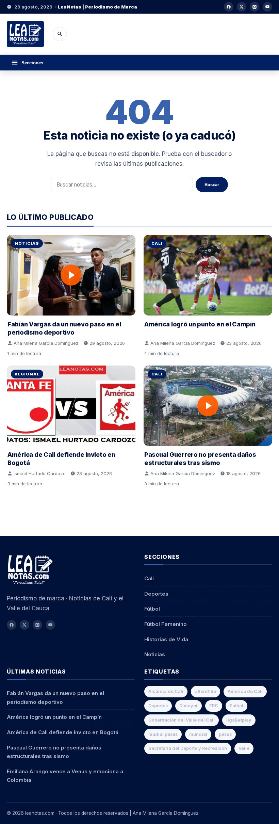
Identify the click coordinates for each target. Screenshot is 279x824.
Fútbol (152, 608)
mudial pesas (163, 734)
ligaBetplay (238, 720)
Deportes (156, 594)
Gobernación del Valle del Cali (181, 720)
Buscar (211, 184)
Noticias (27, 243)
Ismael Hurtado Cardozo (40, 473)
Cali (157, 243)
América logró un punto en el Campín (200, 324)
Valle (244, 748)
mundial (198, 734)
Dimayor (188, 705)
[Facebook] (228, 7)
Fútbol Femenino (165, 624)
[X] (241, 7)
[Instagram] (254, 7)
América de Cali (245, 691)
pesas (225, 734)
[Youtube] (267, 7)
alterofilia (205, 691)
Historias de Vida (166, 639)
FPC (213, 705)
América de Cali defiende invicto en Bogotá (62, 732)
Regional (27, 374)
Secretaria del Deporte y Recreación (187, 748)
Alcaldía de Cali (165, 691)
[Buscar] (60, 34)
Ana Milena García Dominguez (46, 343)
